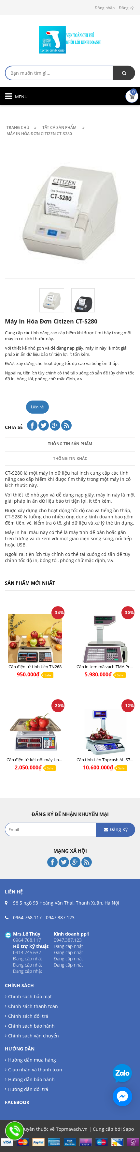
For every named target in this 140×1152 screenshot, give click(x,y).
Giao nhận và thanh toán (35, 1069)
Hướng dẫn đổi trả (28, 1089)
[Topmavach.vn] (70, 39)
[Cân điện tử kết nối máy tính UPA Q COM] (35, 734)
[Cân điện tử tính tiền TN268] (35, 641)
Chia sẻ (14, 427)
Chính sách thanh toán (33, 1006)
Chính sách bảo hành (31, 1026)
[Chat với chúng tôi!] (122, 1096)
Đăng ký (126, 7)
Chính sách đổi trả (28, 1016)
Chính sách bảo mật (30, 996)
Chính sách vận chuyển (33, 1036)
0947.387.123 (60, 917)
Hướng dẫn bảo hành (31, 1079)
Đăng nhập (105, 7)
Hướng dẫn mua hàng (32, 1060)
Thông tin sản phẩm (70, 444)
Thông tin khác (70, 458)
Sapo (128, 1129)
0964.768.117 (27, 917)
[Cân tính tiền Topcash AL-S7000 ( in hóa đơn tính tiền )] (105, 734)
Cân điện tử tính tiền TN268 (35, 667)
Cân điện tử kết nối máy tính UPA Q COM (46, 760)
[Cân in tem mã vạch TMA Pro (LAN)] (105, 641)
